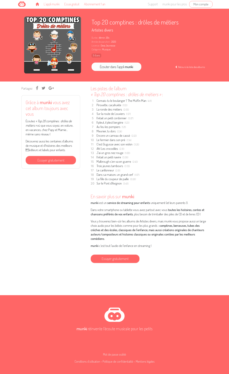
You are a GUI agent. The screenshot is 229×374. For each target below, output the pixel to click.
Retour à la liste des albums (191, 67)
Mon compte (200, 4)
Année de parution (101, 41)
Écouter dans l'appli (116, 67)
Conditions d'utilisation (87, 361)
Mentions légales (145, 361)
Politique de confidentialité (118, 361)
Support (153, 4)
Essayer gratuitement (50, 160)
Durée (94, 37)
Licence (95, 45)
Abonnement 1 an (94, 4)
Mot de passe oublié (114, 354)
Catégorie (96, 49)
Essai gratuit (71, 4)
